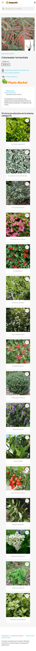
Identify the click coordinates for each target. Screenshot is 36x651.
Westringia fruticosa (18, 398)
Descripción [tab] (10, 91)
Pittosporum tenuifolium (18, 619)
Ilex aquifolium (18, 271)
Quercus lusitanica (18, 588)
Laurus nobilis (18, 461)
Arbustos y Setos (7, 53)
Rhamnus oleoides (18, 303)
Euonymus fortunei (18, 207)
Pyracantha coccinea (18, 493)
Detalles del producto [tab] (14, 94)
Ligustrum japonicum (18, 556)
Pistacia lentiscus (18, 366)
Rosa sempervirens (18, 334)
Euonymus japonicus (18, 144)
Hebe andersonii (18, 429)
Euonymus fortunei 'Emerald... (18, 176)
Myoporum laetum (18, 524)
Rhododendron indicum (18, 239)
